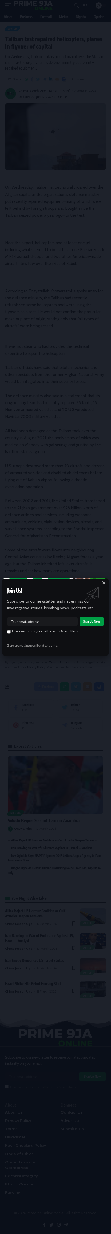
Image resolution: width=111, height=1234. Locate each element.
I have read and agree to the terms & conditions (45, 631)
